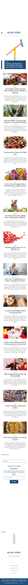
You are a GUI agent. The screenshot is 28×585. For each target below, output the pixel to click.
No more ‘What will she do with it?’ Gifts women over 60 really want (15, 343)
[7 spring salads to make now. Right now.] (15, 142)
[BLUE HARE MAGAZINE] (14, 33)
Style (15, 309)
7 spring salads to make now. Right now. (15, 153)
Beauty (13, 118)
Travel (15, 404)
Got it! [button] (21, 583)
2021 (14, 537)
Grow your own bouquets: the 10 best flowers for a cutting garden (15, 185)
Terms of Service (14, 568)
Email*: (14, 475)
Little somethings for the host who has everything (15, 375)
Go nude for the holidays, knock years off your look (15, 311)
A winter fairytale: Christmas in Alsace (15, 406)
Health (17, 118)
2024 (14, 534)
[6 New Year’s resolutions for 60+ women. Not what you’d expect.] (15, 269)
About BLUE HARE (14, 565)
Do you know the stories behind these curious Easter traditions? (15, 216)
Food (15, 150)
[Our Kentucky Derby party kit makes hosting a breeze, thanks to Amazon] (15, 79)
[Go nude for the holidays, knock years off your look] (15, 301)
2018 (14, 541)
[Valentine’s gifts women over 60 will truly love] (15, 237)
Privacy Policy (14, 570)
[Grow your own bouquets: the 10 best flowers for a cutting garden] (15, 174)
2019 (14, 540)
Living (7, 61)
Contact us (14, 573)
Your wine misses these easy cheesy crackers (15, 438)
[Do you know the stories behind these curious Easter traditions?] (15, 206)
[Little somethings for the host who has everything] (15, 364)
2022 (14, 536)
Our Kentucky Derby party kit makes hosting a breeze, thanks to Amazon (15, 90)
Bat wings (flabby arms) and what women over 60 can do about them (15, 121)
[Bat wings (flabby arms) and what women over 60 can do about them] (15, 111)
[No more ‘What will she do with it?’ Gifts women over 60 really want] (15, 332)
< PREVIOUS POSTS (5, 454)
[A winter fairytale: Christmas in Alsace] (15, 396)
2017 (14, 542)
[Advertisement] (14, 16)
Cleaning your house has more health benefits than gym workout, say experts (14, 65)
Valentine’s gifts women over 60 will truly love (15, 248)
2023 (14, 535)
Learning (15, 213)
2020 (14, 539)
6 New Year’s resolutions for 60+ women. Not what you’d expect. (15, 280)
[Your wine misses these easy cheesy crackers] (15, 428)
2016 (14, 543)
